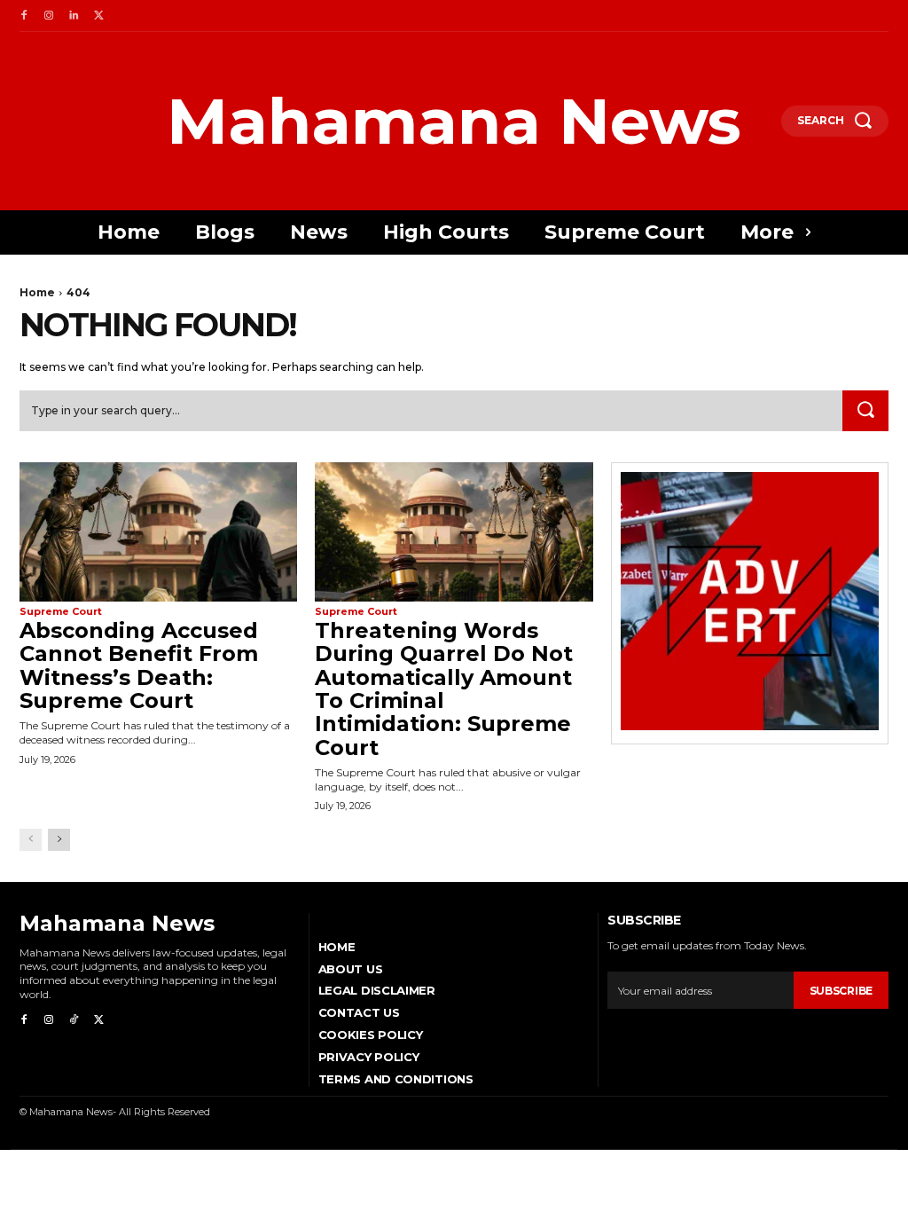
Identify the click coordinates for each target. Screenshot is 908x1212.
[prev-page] (31, 840)
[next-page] (59, 840)
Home (37, 292)
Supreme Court (61, 612)
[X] (98, 16)
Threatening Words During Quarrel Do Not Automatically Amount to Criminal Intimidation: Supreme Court (444, 689)
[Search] (865, 410)
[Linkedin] (74, 16)
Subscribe (841, 990)
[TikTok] (74, 1020)
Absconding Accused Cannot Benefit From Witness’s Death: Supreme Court (139, 665)
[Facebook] (24, 16)
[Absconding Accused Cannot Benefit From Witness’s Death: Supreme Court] (158, 532)
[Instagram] (49, 16)
